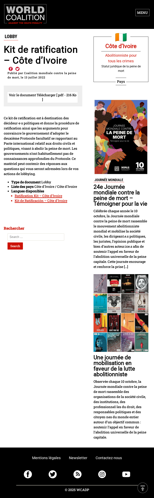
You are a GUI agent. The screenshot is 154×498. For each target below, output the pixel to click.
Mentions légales (46, 458)
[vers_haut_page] (142, 488)
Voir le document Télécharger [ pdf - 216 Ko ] (42, 97)
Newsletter (78, 458)
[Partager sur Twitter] (17, 69)
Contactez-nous (109, 458)
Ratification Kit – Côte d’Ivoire (38, 195)
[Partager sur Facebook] (11, 69)
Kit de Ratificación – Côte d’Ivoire (41, 200)
